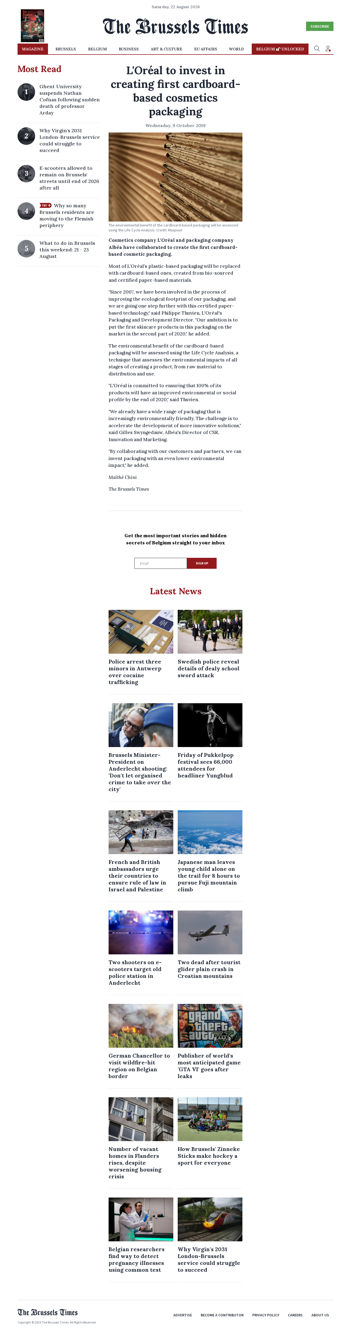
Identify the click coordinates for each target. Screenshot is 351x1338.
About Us (320, 1315)
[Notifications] (327, 49)
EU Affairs (205, 49)
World (236, 49)
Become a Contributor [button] (222, 1315)
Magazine (33, 49)
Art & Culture (166, 49)
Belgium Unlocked (280, 49)
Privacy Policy (265, 1315)
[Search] (317, 49)
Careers (295, 1315)
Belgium (97, 49)
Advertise (182, 1315)
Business (129, 49)
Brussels (65, 49)
